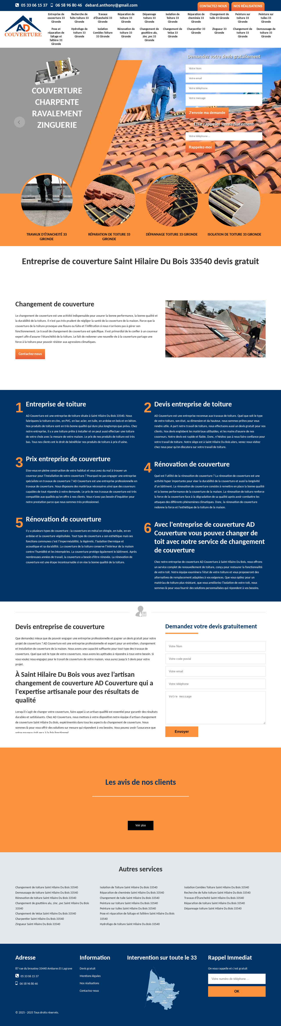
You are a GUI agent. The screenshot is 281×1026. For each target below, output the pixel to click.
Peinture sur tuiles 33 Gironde (266, 18)
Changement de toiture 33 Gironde (242, 33)
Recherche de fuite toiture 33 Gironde (79, 18)
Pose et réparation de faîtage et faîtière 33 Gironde (56, 37)
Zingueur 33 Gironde (219, 31)
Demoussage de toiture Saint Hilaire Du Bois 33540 (46, 892)
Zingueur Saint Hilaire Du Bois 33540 (37, 924)
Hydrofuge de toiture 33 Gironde (79, 33)
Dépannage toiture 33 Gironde (149, 18)
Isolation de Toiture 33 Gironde (173, 18)
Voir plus (140, 825)
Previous (19, 122)
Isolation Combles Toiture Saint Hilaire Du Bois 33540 (216, 887)
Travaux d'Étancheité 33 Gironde (103, 18)
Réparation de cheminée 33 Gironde (196, 18)
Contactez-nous (213, 6)
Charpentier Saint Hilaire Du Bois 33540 (39, 919)
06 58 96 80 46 (69, 5)
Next (261, 122)
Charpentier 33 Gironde (196, 31)
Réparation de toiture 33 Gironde (126, 18)
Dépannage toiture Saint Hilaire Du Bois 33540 (212, 908)
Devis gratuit (87, 968)
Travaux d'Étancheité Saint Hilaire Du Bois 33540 (214, 898)
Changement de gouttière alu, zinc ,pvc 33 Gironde (149, 35)
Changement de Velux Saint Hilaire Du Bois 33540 (45, 913)
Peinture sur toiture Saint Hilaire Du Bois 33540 (129, 903)
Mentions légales (90, 976)
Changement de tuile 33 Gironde (219, 16)
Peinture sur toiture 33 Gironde (242, 18)
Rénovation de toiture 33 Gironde (126, 33)
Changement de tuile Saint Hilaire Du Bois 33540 (129, 898)
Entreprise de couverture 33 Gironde (56, 18)
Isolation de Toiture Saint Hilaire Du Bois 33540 (128, 887)
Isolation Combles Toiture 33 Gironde (103, 33)
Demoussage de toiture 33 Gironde (266, 33)
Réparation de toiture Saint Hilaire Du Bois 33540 (214, 903)
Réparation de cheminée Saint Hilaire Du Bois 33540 (132, 892)
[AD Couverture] (25, 24)
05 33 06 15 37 (34, 5)
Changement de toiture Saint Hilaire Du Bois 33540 (46, 887)
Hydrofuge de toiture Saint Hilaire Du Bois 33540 (130, 924)
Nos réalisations (248, 6)
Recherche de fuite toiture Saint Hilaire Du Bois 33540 (217, 892)
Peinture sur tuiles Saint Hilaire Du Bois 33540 (128, 908)
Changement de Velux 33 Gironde (172, 33)
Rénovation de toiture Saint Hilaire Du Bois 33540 (45, 898)
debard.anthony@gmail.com (111, 5)
